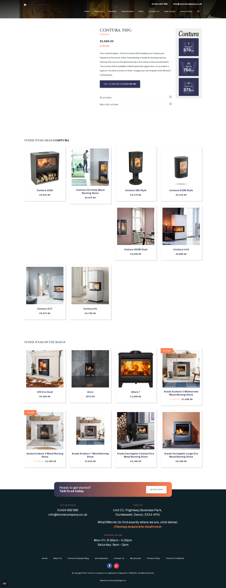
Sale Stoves (169, 11)
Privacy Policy (153, 558)
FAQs (141, 11)
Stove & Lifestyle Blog (78, 558)
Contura (104, 34)
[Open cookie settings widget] (4, 583)
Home (86, 11)
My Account (135, 558)
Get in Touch (156, 490)
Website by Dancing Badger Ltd (113, 580)
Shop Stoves (186, 11)
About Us (99, 11)
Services (112, 11)
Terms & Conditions (175, 558)
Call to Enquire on (120, 84)
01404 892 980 (160, 4)
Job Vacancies (101, 558)
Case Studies (127, 11)
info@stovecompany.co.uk (187, 4)
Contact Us (154, 11)
